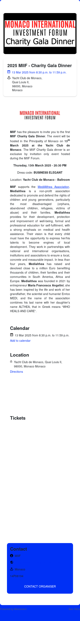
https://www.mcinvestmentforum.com (39, 562)
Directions (16, 371)
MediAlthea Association (53, 187)
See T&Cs (74, 609)
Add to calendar (20, 340)
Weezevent (20, 609)
